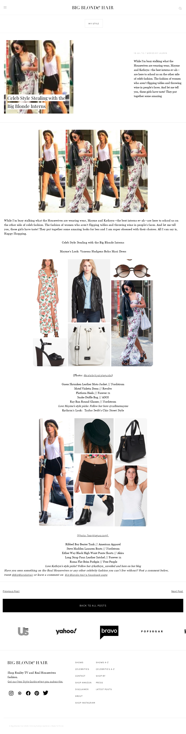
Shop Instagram (85, 702)
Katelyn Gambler (43, 726)
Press (99, 682)
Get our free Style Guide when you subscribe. (35, 681)
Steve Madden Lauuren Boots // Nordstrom (93, 548)
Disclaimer (82, 689)
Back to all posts (93, 605)
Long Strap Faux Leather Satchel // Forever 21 (93, 557)
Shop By (101, 676)
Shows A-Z (102, 662)
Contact (80, 676)
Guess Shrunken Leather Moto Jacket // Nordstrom (93, 384)
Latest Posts (104, 689)
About (79, 696)
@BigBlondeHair (22, 574)
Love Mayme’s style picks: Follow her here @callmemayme (93, 406)
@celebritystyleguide (98, 375)
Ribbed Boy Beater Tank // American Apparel (93, 544)
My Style (94, 23)
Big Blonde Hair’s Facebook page (86, 574)
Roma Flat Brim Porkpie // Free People (93, 561)
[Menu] (5, 7)
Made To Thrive (57, 726)
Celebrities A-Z (105, 669)
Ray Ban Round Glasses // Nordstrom (93, 401)
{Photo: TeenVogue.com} (93, 535)
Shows (79, 662)
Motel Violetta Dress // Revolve (93, 388)
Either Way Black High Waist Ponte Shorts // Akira (93, 552)
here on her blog (131, 566)
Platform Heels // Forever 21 (93, 392)
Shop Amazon (83, 682)
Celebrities (82, 669)
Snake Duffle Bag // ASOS (93, 397)
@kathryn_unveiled (103, 566)
